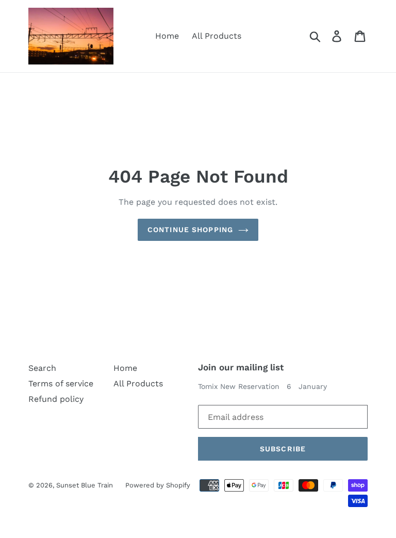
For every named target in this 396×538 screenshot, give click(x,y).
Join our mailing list (241, 367)
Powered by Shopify (157, 485)
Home (167, 36)
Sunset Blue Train (85, 485)
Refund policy (56, 399)
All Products (216, 36)
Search (42, 368)
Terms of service (60, 383)
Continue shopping (190, 229)
